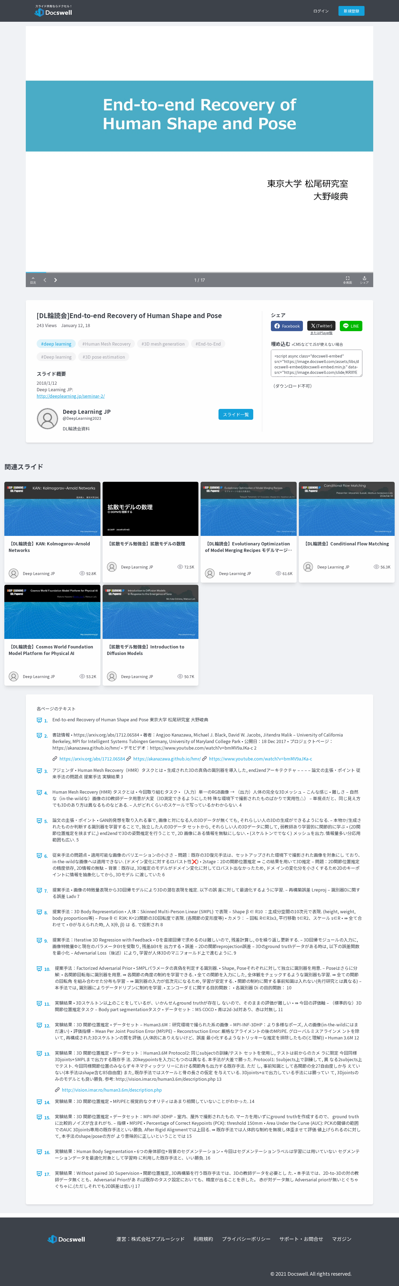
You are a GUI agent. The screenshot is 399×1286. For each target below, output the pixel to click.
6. (46, 856)
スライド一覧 (236, 414)
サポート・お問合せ (301, 1238)
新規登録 (351, 11)
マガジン (342, 1238)
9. (46, 940)
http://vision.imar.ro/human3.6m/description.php (112, 1089)
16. (47, 1152)
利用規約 (203, 1238)
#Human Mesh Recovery (106, 343)
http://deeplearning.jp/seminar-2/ (71, 396)
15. (47, 1117)
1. (46, 720)
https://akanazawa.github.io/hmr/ (167, 758)
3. (46, 771)
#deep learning (56, 343)
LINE (355, 326)
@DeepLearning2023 (82, 418)
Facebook (291, 326)
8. (46, 912)
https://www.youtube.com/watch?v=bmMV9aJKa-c (260, 758)
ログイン (321, 11)
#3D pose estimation (104, 356)
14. (47, 1102)
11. (47, 1004)
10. (47, 969)
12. (47, 1025)
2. (46, 735)
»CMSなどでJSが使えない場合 (317, 344)
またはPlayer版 (321, 333)
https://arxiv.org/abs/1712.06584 (92, 758)
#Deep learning (56, 356)
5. (46, 821)
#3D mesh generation (163, 343)
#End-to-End (208, 343)
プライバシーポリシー (246, 1238)
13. (47, 1054)
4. (46, 793)
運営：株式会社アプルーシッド (150, 1238)
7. (46, 890)
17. (47, 1174)
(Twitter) (324, 325)
